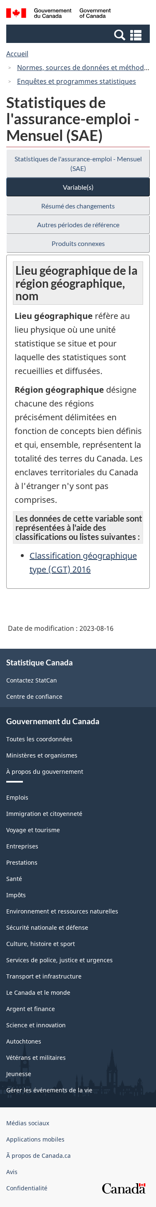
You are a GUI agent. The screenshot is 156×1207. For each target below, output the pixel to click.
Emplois (17, 797)
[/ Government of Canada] (58, 14)
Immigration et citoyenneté (44, 814)
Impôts (16, 895)
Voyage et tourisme (33, 830)
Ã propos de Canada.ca (38, 1155)
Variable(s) (78, 187)
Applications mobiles (35, 1139)
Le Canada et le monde (38, 992)
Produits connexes (78, 243)
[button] (79, 34)
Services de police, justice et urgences (59, 960)
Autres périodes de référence (78, 224)
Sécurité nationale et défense (47, 927)
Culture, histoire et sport (40, 944)
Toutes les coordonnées (39, 739)
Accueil (17, 53)
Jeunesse (18, 1074)
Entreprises (22, 846)
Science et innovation (36, 1025)
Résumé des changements (78, 206)
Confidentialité (26, 1188)
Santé (14, 879)
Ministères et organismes (41, 755)
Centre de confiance (34, 696)
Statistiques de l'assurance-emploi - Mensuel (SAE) (78, 163)
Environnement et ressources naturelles (62, 911)
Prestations (21, 862)
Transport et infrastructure (44, 976)
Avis (11, 1172)
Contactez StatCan (31, 680)
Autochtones (23, 1041)
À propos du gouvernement (44, 771)
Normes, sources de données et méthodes (84, 67)
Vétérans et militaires (36, 1057)
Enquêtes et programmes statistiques (76, 81)
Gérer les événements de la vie (49, 1090)
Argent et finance (30, 1009)
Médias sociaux (27, 1123)
